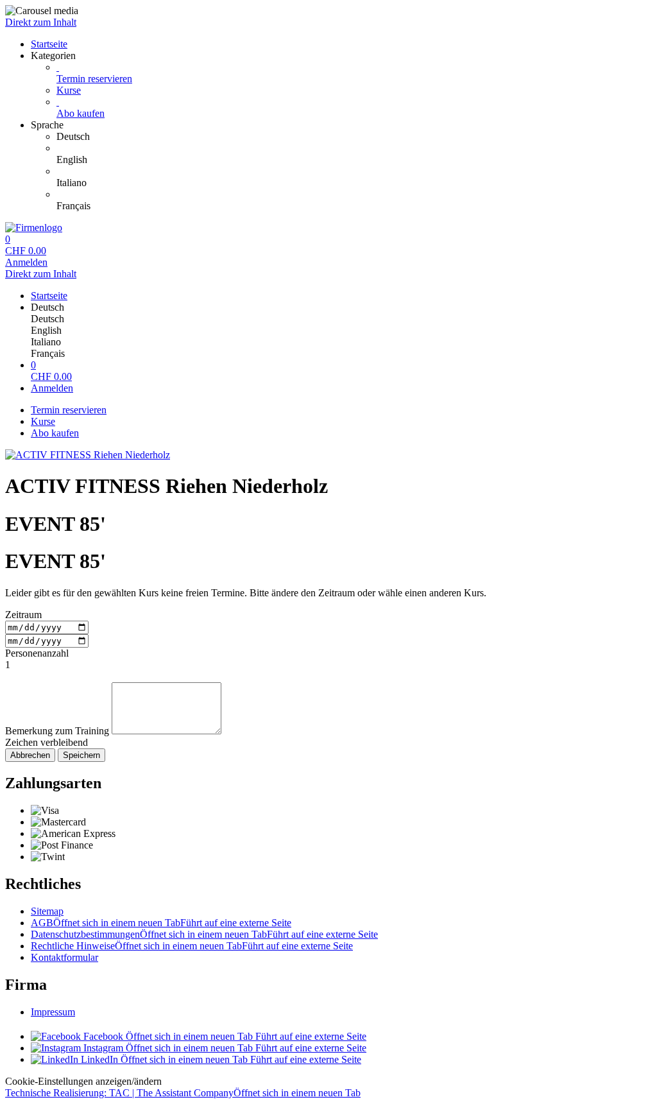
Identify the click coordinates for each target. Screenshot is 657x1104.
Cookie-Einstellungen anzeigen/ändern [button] (83, 1081)
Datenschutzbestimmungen (204, 934)
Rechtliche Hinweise (192, 945)
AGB (161, 922)
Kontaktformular (64, 957)
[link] (354, 136)
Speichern (81, 755)
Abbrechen (30, 755)
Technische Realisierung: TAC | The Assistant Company (183, 1092)
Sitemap (47, 911)
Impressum (53, 1011)
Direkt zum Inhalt (40, 22)
